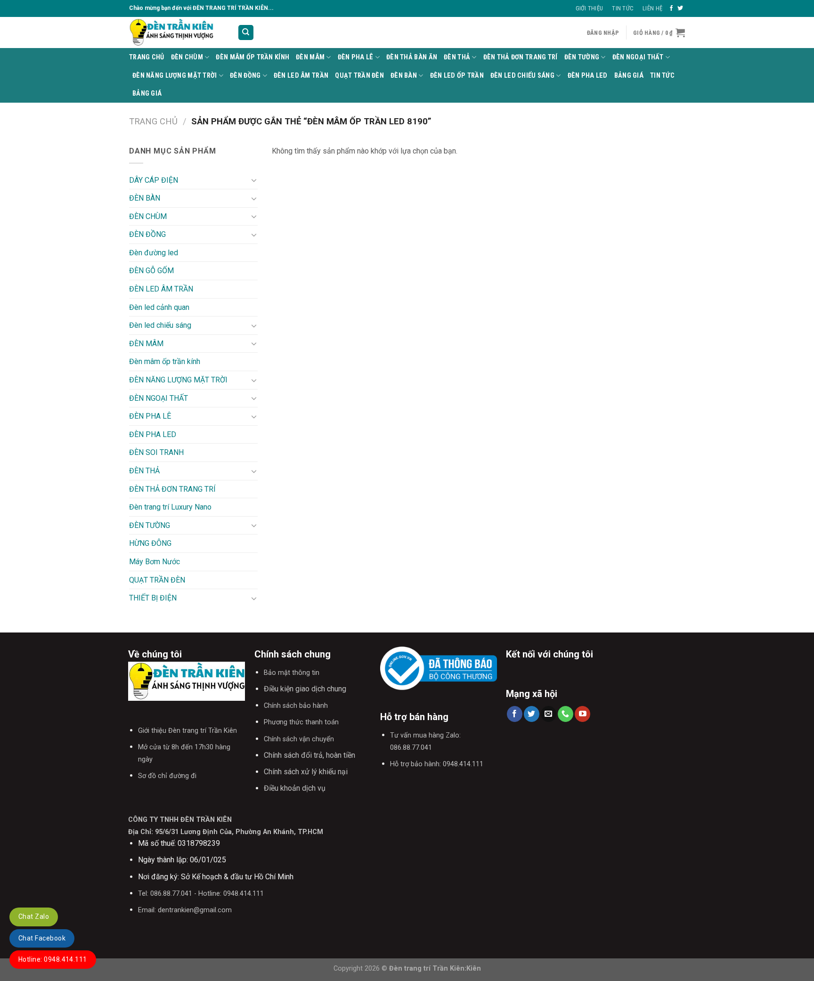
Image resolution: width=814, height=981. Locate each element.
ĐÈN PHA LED (588, 76)
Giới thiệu (589, 8)
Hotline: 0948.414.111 (52, 959)
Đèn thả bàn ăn (411, 57)
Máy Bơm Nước (154, 561)
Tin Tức (623, 8)
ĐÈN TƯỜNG (582, 57)
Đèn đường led (153, 252)
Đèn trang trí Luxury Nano (170, 507)
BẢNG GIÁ (628, 76)
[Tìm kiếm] (246, 33)
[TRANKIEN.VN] (176, 32)
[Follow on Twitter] (680, 8)
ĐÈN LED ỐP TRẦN (457, 76)
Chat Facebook (41, 938)
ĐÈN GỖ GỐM (151, 270)
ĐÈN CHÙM (187, 57)
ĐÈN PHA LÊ (356, 57)
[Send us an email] (548, 714)
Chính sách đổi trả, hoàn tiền (309, 755)
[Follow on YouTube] (582, 714)
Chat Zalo (33, 916)
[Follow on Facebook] (671, 8)
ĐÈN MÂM (310, 57)
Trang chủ (153, 121)
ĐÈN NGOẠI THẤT (638, 57)
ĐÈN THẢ (457, 57)
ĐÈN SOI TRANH (156, 452)
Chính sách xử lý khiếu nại (306, 771)
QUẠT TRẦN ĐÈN (359, 76)
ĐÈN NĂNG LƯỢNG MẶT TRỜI (174, 76)
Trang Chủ (146, 57)
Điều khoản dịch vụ (295, 788)
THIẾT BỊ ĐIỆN (153, 597)
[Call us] (565, 714)
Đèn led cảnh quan (159, 307)
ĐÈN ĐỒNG (245, 76)
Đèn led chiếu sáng (522, 76)
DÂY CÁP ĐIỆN (153, 180)
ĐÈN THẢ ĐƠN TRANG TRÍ (520, 57)
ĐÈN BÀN (404, 76)
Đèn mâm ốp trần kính (252, 57)
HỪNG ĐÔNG (150, 543)
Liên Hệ (652, 8)
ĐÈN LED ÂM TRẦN (301, 76)
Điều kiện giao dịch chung (305, 688)
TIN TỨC (662, 76)
